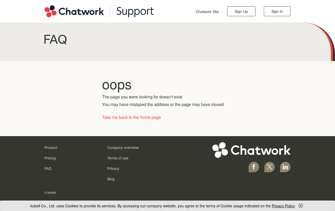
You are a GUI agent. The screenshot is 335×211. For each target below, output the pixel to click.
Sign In (277, 11)
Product (50, 147)
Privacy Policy (283, 205)
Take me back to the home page (131, 117)
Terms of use (118, 157)
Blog (111, 178)
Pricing (50, 157)
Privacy (113, 168)
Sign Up (241, 11)
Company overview (123, 147)
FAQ (48, 168)
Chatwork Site (207, 11)
